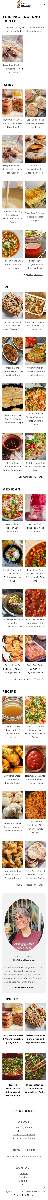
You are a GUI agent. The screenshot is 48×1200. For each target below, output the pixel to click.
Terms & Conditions (24, 1135)
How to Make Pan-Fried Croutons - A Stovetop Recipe (13, 874)
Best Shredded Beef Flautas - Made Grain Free (35, 466)
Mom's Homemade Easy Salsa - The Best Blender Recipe (35, 623)
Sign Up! (11, 1156)
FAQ (24, 1184)
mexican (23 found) (33, 679)
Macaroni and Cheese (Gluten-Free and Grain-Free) (13, 371)
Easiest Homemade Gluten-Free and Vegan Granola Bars (12, 325)
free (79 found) (35, 477)
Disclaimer (24, 1131)
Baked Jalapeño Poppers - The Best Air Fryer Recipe (12, 669)
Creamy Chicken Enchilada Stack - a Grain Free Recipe (35, 371)
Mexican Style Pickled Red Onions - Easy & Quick (35, 528)
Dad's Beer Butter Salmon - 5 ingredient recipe (35, 669)
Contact (24, 1173)
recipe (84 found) (34, 885)
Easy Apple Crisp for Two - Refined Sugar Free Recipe (35, 325)
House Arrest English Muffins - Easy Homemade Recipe (35, 874)
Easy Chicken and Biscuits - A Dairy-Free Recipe (35, 123)
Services (24, 1177)
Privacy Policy (24, 1127)
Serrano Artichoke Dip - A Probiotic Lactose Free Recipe (13, 419)
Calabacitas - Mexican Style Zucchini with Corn (13, 528)
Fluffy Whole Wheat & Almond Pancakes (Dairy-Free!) (12, 123)
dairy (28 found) (35, 274)
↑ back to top (24, 1111)
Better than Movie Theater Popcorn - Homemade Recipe (13, 827)
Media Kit (24, 1181)
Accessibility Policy (24, 1138)
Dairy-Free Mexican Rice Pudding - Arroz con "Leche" (13, 69)
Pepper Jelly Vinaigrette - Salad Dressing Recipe (35, 264)
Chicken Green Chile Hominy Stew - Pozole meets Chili (13, 623)
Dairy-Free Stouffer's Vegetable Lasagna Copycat (35, 217)
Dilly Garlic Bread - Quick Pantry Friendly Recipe (13, 779)
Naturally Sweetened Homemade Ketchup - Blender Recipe (35, 779)
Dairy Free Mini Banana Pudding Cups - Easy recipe (35, 169)
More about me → (24, 987)
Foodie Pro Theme (24, 1195)
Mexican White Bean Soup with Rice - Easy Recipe (13, 264)
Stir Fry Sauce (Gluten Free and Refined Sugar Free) (12, 466)
